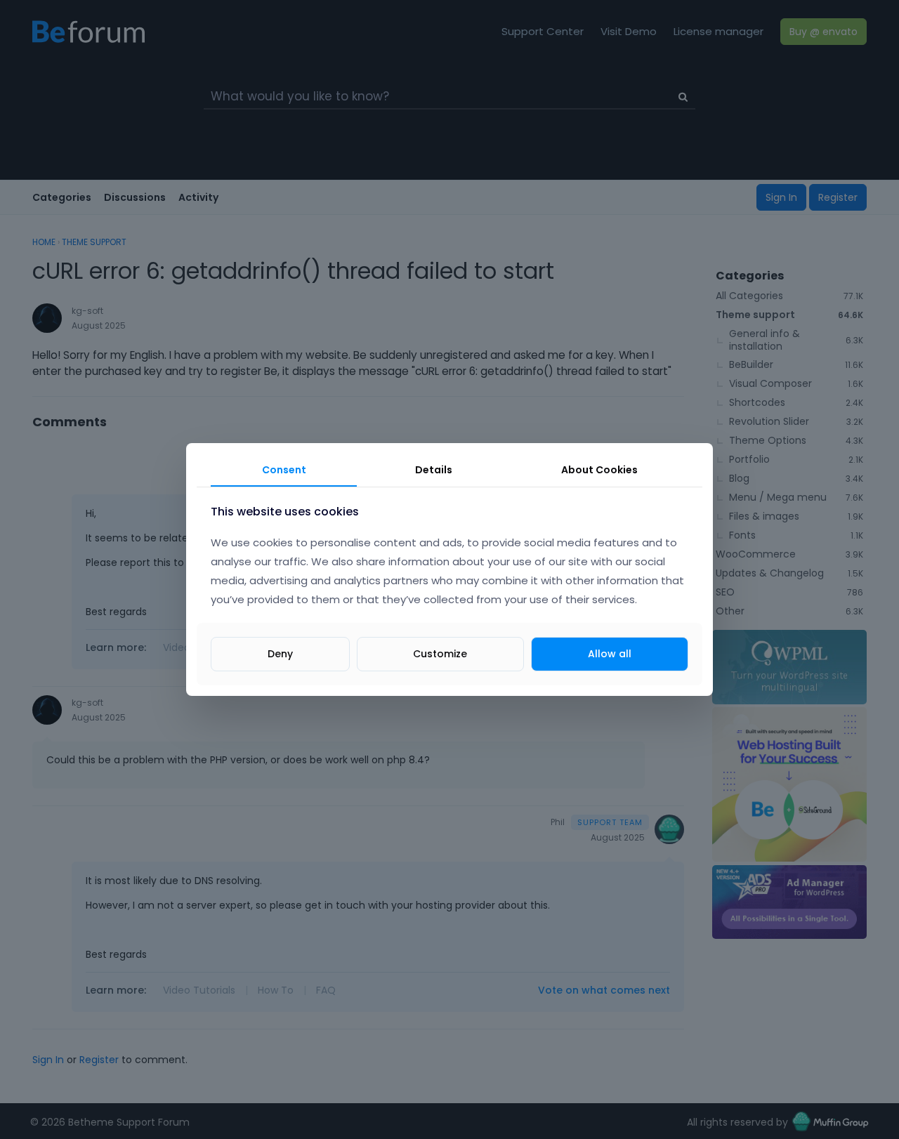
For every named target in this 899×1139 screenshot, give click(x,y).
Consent (284, 470)
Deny (280, 654)
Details (433, 470)
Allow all (609, 654)
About (599, 470)
